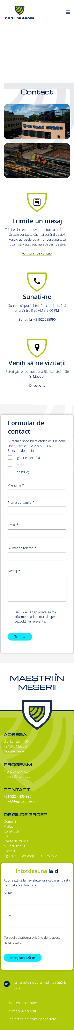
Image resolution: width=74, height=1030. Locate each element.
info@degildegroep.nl (20, 801)
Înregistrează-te (22, 957)
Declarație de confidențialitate (31, 1019)
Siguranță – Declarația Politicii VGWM (30, 856)
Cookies (13, 1002)
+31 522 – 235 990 (17, 796)
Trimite (19, 636)
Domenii (10, 821)
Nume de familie (19, 502)
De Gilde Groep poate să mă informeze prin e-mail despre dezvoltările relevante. (35, 617)
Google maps (14, 751)
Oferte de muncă (16, 841)
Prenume (14, 485)
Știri (6, 836)
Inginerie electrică (27, 457)
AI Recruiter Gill (15, 846)
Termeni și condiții (21, 1011)
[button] (68, 12)
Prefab (19, 465)
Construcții (22, 472)
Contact (9, 851)
